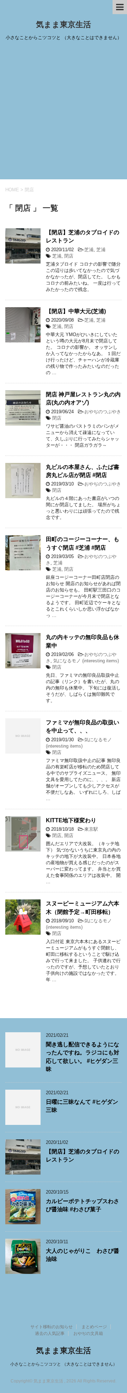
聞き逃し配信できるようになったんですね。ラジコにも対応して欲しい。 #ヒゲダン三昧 (82, 1056)
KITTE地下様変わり (71, 820)
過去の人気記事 (50, 1333)
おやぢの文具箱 (88, 1333)
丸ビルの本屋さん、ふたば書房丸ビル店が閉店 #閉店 (82, 471)
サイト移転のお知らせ (51, 1326)
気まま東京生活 (63, 24)
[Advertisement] (63, 112)
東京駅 (91, 829)
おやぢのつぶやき (102, 411)
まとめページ (94, 1326)
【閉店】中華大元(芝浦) (76, 311)
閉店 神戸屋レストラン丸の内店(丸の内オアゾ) (83, 398)
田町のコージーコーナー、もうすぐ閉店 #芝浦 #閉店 (82, 543)
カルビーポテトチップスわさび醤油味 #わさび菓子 (82, 1205)
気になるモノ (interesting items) (86, 660)
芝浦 (88, 249)
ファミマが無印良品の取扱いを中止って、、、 (82, 726)
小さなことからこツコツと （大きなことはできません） (63, 1364)
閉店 (68, 256)
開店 (68, 835)
